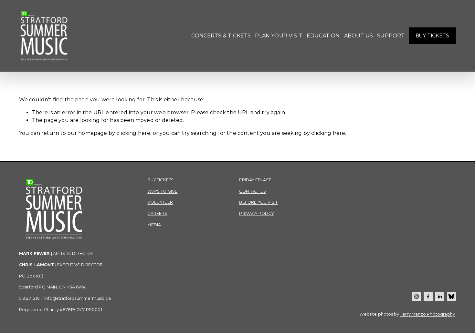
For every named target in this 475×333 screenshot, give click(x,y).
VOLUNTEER (160, 202)
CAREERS (157, 213)
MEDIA (154, 224)
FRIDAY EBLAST (255, 179)
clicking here (133, 133)
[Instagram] (416, 296)
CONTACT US (252, 191)
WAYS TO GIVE (162, 191)
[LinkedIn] (439, 296)
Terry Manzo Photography (427, 314)
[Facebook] (428, 296)
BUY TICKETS (432, 36)
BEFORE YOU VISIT (258, 202)
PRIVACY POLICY (256, 213)
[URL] (451, 296)
